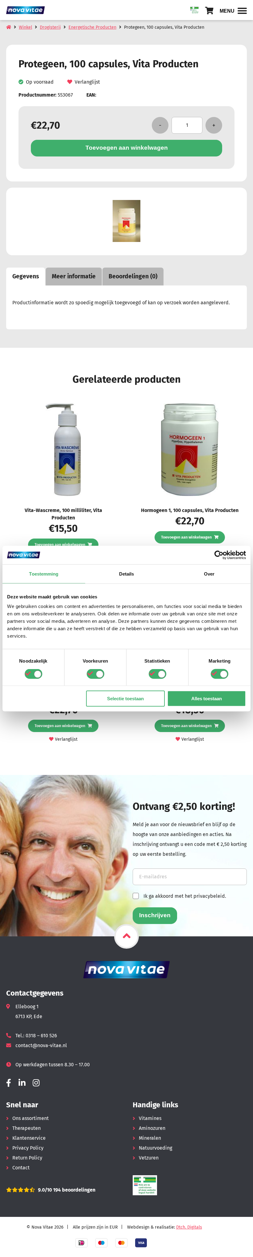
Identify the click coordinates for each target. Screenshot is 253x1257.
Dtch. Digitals (189, 1227)
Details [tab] (126, 573)
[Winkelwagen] (209, 11)
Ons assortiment (30, 1118)
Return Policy (27, 1158)
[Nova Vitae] (27, 10)
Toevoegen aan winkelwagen (126, 147)
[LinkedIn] (22, 1083)
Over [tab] (209, 573)
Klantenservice (29, 1138)
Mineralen (150, 1138)
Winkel (25, 27)
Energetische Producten (92, 27)
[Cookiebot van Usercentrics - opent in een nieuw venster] (219, 555)
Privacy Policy (28, 1148)
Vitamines (150, 1118)
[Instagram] (36, 1083)
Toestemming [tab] (43, 573)
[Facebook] (8, 1083)
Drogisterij (50, 27)
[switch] (95, 674)
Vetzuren (149, 1158)
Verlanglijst (87, 82)
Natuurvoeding (155, 1148)
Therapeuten (26, 1128)
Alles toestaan (206, 698)
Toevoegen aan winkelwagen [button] (60, 544)
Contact (21, 1168)
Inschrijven (155, 915)
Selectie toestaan (125, 698)
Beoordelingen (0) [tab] (133, 276)
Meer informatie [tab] (74, 276)
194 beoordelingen (73, 1190)
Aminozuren (152, 1128)
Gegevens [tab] (25, 276)
